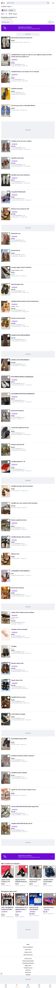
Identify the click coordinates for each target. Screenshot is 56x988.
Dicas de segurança (28, 947)
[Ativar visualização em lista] (49, 22)
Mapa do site (28, 965)
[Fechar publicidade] (1, 973)
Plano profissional (28, 954)
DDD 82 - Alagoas (13, 13)
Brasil (2, 13)
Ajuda (28, 944)
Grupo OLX (28, 970)
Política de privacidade (28, 961)
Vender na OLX (28, 952)
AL (6, 13)
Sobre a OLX (28, 949)
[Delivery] (4, 27)
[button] (28, 3)
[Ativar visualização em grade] (53, 22)
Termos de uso (28, 958)
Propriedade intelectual (28, 963)
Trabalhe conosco (28, 967)
